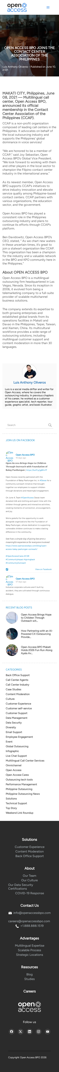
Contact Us (29, 905)
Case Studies (13, 689)
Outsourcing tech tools (19, 779)
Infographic (12, 751)
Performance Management (21, 784)
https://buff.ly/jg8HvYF (36, 470)
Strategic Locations (29, 955)
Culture (10, 698)
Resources (29, 967)
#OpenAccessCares (15, 556)
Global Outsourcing (17, 746)
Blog (29, 974)
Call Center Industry (17, 684)
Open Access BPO (25, 454)
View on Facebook (43, 569)
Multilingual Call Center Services (25, 760)
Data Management (16, 717)
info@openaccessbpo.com (32, 913)
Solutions (11, 798)
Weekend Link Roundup (19, 812)
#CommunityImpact (15, 559)
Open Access (13, 770)
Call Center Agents (17, 679)
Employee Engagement (19, 736)
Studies (29, 979)
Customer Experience (18, 703)
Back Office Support (18, 675)
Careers (29, 991)
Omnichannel (13, 765)
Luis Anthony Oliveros (15, 66)
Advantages (29, 938)
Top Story (11, 808)
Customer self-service (19, 708)
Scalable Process (29, 950)
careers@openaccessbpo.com (29, 921)
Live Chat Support (16, 755)
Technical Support (16, 803)
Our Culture (29, 880)
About (30, 868)
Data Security (14, 722)
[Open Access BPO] (29, 1007)
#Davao (43, 480)
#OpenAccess (27, 497)
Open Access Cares (17, 774)
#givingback (29, 559)
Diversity (11, 727)
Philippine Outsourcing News (23, 793)
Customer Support (16, 713)
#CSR (26, 556)
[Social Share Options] (7, 569)
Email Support (14, 732)
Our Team (29, 876)
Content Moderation (18, 694)
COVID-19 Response (29, 893)
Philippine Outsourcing (19, 789)
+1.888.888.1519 (32, 926)
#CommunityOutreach (16, 563)
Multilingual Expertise (29, 945)
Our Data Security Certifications (20, 886)
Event (9, 741)
